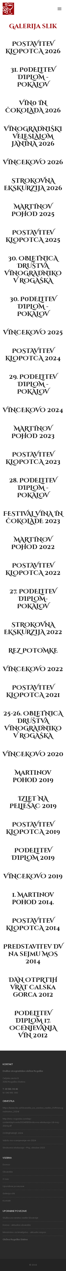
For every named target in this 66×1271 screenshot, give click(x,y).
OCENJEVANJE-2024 (13, 1133)
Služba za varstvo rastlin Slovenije (20, 1217)
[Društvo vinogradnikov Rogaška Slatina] (8, 8)
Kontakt (7, 1200)
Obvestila (8, 1171)
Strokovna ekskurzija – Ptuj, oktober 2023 (24, 1147)
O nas (6, 1179)
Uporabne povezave (13, 1186)
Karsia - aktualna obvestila (17, 1225)
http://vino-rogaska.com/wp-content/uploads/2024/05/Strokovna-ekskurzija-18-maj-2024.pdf (31, 1122)
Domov (6, 1164)
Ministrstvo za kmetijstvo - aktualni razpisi (24, 1232)
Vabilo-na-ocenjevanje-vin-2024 (19, 1140)
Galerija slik (9, 1193)
